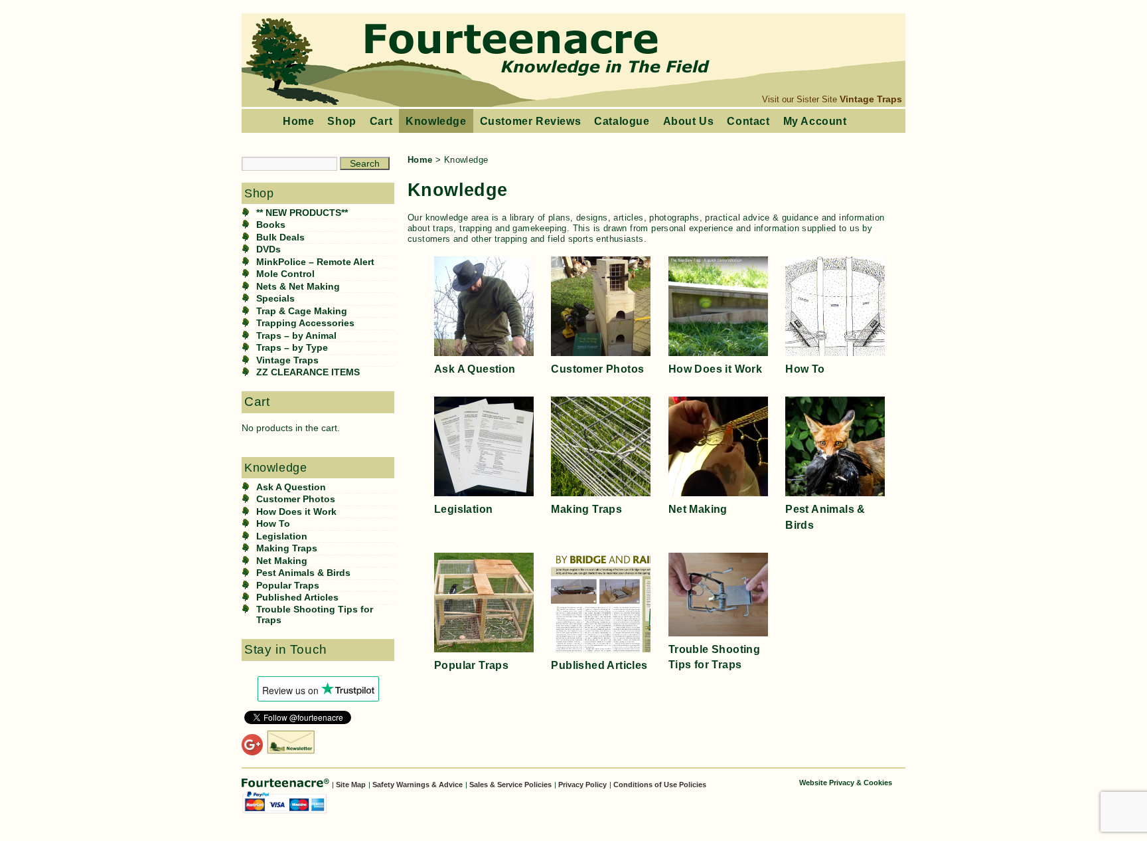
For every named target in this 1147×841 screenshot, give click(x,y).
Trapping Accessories (305, 323)
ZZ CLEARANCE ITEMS (308, 372)
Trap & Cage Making (301, 311)
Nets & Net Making (298, 287)
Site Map (351, 785)
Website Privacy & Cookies (845, 783)
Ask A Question (291, 487)
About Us (688, 121)
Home (298, 121)
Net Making (281, 561)
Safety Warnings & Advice (417, 785)
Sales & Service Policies (510, 785)
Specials (275, 299)
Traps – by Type (292, 348)
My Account (815, 121)
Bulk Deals (280, 237)
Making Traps (286, 548)
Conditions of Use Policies (659, 785)
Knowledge (436, 121)
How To (273, 524)
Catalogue (621, 121)
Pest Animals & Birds (303, 573)
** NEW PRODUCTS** (302, 213)
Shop (341, 121)
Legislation (281, 536)
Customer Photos (295, 499)
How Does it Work (296, 512)
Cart (381, 121)
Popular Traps (287, 586)
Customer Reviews (530, 121)
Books (270, 225)
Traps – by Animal (296, 336)
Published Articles (297, 598)
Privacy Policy (582, 785)
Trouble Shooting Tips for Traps (314, 615)
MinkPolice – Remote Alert (315, 262)
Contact (748, 121)
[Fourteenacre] (287, 784)
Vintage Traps (871, 99)
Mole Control (285, 274)
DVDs (268, 249)
